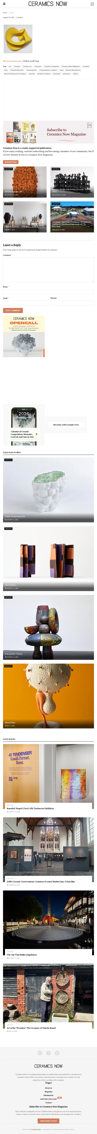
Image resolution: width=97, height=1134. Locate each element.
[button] (32, 549)
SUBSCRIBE (32, 587)
